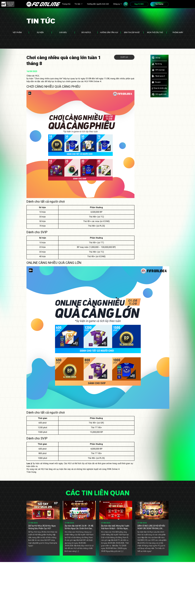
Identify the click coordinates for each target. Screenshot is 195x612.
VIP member (160, 70)
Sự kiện (40, 32)
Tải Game (159, 4)
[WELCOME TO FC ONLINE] (43, 4)
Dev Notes (86, 32)
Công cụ (116, 4)
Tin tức (77, 4)
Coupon (158, 82)
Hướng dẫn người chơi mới (98, 4)
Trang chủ (66, 4)
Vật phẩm (17, 32)
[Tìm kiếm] (125, 4)
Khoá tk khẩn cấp (160, 88)
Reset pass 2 (160, 76)
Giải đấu (63, 32)
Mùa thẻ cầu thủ (155, 32)
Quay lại (124, 57)
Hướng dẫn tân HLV (109, 32)
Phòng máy (178, 32)
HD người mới (160, 94)
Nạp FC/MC (139, 4)
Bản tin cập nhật (132, 32)
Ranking (158, 64)
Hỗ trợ (157, 58)
